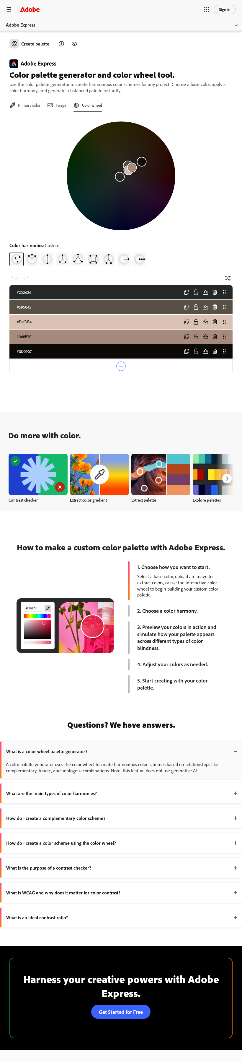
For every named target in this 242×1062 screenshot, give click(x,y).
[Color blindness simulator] (74, 43)
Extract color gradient (88, 499)
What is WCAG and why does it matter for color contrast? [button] (63, 893)
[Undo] (14, 278)
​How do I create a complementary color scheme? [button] (55, 818)
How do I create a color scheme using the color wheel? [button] (61, 843)
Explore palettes (207, 499)
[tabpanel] (121, 191)
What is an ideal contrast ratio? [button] (37, 917)
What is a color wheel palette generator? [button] (46, 751)
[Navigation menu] (9, 9)
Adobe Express (20, 25)
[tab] (24, 105)
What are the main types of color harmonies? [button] (51, 793)
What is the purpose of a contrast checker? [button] (48, 868)
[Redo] (26, 278)
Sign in (224, 9)
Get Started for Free (121, 1012)
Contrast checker (23, 499)
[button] (206, 9)
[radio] (16, 259)
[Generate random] (228, 278)
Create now (38, 474)
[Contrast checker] (61, 43)
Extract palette (143, 499)
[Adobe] (30, 9)
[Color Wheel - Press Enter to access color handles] (121, 176)
